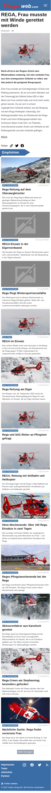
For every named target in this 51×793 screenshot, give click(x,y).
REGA (4, 137)
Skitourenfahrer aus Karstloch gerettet (19, 595)
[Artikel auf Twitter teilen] (16, 145)
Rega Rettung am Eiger (12, 359)
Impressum (7, 764)
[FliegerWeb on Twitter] (39, 770)
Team (4, 768)
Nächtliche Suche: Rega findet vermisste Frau (23, 699)
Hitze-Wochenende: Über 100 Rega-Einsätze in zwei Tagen (24, 496)
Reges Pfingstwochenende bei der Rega (20, 546)
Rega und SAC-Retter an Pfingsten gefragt (21, 404)
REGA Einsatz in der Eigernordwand (18, 213)
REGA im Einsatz (9, 310)
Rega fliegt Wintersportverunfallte (17, 262)
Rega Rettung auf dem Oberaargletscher (20, 159)
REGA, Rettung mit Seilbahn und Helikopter (22, 445)
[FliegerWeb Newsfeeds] (47, 765)
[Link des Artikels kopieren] (11, 145)
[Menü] (45, 5)
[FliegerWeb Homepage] (20, 5)
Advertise (6, 772)
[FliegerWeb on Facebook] (32, 770)
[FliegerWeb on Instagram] (24, 770)
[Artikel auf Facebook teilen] (22, 145)
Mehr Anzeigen (25, 752)
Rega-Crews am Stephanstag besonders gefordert (25, 650)
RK (13, 31)
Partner (5, 776)
